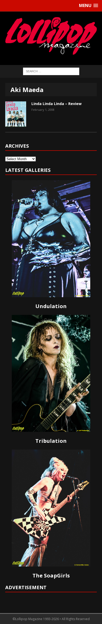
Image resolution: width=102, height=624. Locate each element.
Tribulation (51, 440)
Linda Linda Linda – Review (56, 103)
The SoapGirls (51, 575)
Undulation (51, 306)
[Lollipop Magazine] (51, 36)
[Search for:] (51, 70)
